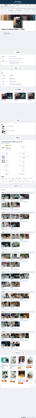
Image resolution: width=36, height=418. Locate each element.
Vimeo (23, 181)
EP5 (3, 272)
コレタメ (27, 368)
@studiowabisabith (12, 78)
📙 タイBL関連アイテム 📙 (18, 352)
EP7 (3, 311)
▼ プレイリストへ (8, 148)
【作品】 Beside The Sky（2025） (14, 63)
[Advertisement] (18, 42)
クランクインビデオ (4, 181)
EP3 (3, 232)
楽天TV (10, 178)
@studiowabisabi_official (13, 81)
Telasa (6, 178)
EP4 (3, 252)
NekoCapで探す (6, 201)
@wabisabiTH (11, 75)
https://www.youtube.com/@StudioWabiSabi (15, 84)
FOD (27, 178)
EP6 (3, 292)
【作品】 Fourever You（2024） (14, 60)
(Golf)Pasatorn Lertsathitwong (10, 130)
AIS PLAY (29, 181)
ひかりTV (16, 181)
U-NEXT (13, 178)
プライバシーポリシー (29, 417)
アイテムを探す (33, 386)
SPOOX (20, 181)
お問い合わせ (33, 417)
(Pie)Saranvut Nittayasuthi (9, 126)
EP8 (3, 331)
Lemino (31, 178)
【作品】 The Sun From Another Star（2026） (16, 62)
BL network (18, 1)
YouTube (3, 178)
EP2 (3, 212)
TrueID (33, 181)
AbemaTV (24, 178)
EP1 (3, 192)
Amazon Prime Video (18, 178)
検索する (23, 147)
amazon (11, 381)
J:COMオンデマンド (10, 181)
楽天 (13, 381)
